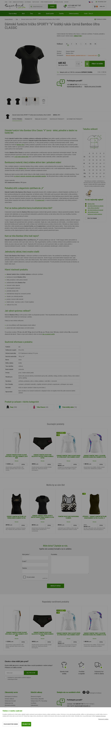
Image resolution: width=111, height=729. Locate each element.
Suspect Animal (9, 19)
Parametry (28, 119)
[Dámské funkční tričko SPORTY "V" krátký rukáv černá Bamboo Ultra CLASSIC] (9, 101)
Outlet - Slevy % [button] (88, 13)
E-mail (24, 561)
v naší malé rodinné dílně (21, 157)
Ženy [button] (31, 13)
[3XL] (95, 44)
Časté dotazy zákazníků (37, 699)
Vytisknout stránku (101, 19)
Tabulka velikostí (41, 119)
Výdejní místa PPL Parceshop (39, 701)
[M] (76, 44)
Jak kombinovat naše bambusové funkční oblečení (95, 213)
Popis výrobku (17, 119)
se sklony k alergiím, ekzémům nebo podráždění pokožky (30, 176)
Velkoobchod (34, 705)
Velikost (60, 44)
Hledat (52, 6)
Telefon (24, 568)
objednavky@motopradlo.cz (74, 86)
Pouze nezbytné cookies (11, 724)
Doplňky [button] (61, 13)
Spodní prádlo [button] (50, 13)
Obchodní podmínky (10, 705)
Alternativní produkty (74, 119)
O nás (10, 2)
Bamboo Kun (22, 168)
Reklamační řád (9, 703)
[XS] (67, 44)
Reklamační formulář (10, 701)
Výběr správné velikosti (46, 2)
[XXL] (90, 44)
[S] (71, 44)
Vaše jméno (25, 554)
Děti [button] (39, 13)
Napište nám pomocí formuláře (92, 86)
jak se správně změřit (48, 334)
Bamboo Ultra (20, 144)
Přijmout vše (26, 724)
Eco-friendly (28, 2)
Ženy (17, 19)
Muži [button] (23, 13)
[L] (81, 44)
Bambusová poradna (18, 2)
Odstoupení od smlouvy (11, 696)
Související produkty (57, 119)
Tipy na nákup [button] (13, 13)
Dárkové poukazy (74, 13)
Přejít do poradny (92, 218)
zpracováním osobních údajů (22, 677)
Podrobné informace (100, 716)
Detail (23, 464)
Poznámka (54, 554)
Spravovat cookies (103, 719)
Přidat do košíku (97, 64)
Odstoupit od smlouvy (95, 693)
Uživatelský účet (101, 2)
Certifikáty (33, 703)
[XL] (86, 44)
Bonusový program (36, 696)
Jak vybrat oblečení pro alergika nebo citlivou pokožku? (95, 207)
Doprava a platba (58, 2)
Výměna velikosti (9, 699)
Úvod (6, 2)
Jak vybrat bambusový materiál (95, 210)
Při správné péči (39, 200)
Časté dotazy (35, 2)
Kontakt (66, 2)
